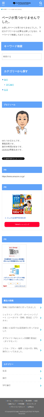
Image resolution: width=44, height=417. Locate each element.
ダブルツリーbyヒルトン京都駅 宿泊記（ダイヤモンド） (19, 339)
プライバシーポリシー (17, 407)
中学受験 (21, 404)
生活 (6, 90)
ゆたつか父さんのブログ (24, 411)
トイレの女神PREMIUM (15, 218)
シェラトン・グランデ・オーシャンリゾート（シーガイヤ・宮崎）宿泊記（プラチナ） (20, 317)
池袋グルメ (12, 404)
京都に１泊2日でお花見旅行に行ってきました (21, 329)
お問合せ (31, 407)
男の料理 (29, 401)
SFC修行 (10, 85)
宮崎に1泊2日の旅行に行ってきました (19, 307)
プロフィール (18, 401)
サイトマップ (31, 404)
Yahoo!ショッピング (22, 224)
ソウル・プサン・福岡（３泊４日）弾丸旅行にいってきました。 (20, 350)
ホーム (9, 401)
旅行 (6, 80)
